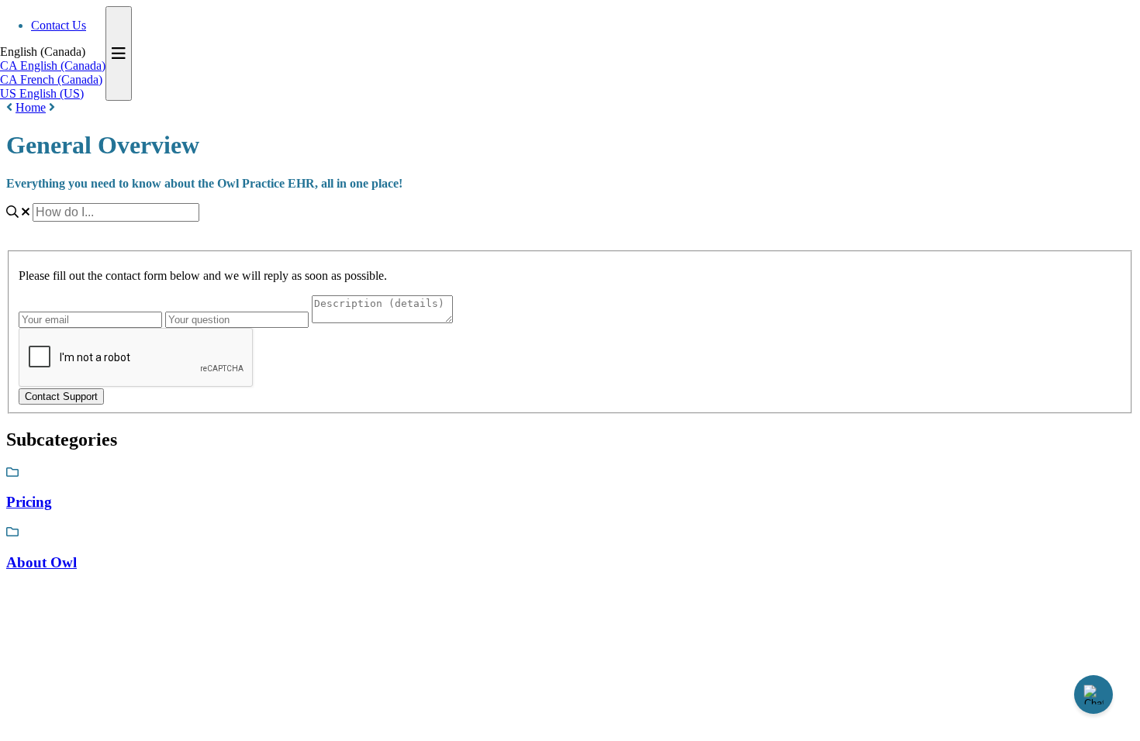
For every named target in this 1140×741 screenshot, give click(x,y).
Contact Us (58, 25)
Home (31, 107)
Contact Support (61, 396)
